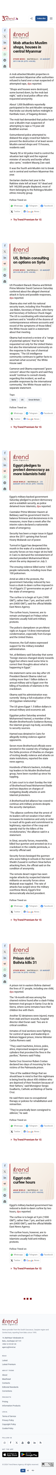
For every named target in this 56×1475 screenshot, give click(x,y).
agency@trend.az (8, 1347)
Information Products (11, 1406)
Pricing (5, 1402)
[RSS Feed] (40, 1442)
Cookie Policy (7, 1428)
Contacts (6, 1383)
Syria (14, 400)
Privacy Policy (8, 1420)
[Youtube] (22, 1442)
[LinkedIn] (34, 1442)
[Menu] (51, 18)
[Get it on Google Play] (29, 1454)
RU (33, 1470)
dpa (29, 83)
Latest (5, 1360)
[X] (16, 1442)
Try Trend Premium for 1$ (27, 219)
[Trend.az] (10, 18)
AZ (28, 1470)
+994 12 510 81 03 (9, 1344)
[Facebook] (10, 1442)
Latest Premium (9, 1364)
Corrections (7, 1391)
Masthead (6, 1379)
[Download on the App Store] (10, 1454)
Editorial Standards (10, 1387)
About (4, 1375)
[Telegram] (28, 1442)
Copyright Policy (9, 1424)
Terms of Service (9, 1416)
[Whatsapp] (4, 1442)
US (22, 400)
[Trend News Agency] (9, 1322)
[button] (4, 30)
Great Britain (34, 400)
